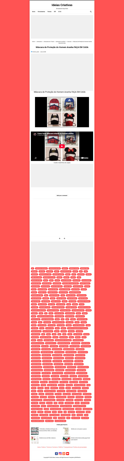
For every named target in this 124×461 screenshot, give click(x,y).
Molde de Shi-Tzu (70, 370)
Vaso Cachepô (75, 418)
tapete (88, 412)
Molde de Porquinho (83, 367)
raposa (43, 406)
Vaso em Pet (85, 418)
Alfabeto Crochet (74, 268)
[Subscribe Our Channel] (67, 454)
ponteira (41, 394)
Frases (88, 325)
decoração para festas (78, 310)
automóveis (81, 274)
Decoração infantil (65, 310)
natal (88, 385)
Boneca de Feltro (36, 283)
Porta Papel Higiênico (49, 400)
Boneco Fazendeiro (64, 289)
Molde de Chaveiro (68, 355)
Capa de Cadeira (61, 298)
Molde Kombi (64, 376)
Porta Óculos (79, 397)
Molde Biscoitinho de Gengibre (63, 340)
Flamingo (83, 322)
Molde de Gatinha (36, 364)
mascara (55, 337)
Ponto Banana (49, 394)
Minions (78, 337)
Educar (78, 313)
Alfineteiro (34, 271)
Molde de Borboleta (69, 349)
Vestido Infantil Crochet (37, 421)
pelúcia (33, 391)
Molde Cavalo (54, 346)
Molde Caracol (85, 343)
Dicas (41, 313)
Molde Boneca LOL (78, 340)
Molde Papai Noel (83, 376)
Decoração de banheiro (58, 307)
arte (81, 271)
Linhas (69, 334)
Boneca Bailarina (86, 280)
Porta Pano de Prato (36, 400)
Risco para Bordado (56, 409)
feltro (40, 322)
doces (50, 313)
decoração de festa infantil (38, 310)
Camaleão (45, 298)
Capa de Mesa (45, 301)
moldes (43, 385)
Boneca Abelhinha (66, 280)
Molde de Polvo (71, 367)
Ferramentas (47, 322)
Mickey (71, 337)
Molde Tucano (63, 382)
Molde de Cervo (46, 355)
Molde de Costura (47, 358)
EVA (63, 319)
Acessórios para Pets (55, 268)
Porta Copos (35, 397)
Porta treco (87, 400)
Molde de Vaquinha (69, 373)
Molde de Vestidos (81, 373)
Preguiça (42, 403)
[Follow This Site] (63, 454)
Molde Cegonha (64, 346)
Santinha (40, 412)
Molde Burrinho (75, 343)
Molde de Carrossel (71, 352)
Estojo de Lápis (35, 319)
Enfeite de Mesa (59, 316)
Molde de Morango (36, 367)
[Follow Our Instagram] (60, 454)
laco (59, 334)
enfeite (33, 316)
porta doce (43, 397)
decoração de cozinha (84, 307)
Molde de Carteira (82, 352)
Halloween (71, 331)
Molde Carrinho (35, 346)
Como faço (51, 304)
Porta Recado (60, 400)
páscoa (68, 388)
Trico (86, 415)
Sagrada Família (87, 409)
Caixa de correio (71, 295)
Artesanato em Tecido (45, 274)
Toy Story (79, 415)
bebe (79, 277)
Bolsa (51, 280)
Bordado (34, 292)
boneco (34, 289)
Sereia (54, 412)
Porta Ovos (88, 397)
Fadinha (73, 319)
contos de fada (60, 304)
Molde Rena (86, 379)
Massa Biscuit (63, 337)
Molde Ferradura (36, 376)
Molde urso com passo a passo (79, 429)
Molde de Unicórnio (57, 373)
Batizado (66, 277)
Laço (64, 334)
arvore (73, 274)
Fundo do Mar (49, 328)
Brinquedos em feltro (37, 295)
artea (86, 271)
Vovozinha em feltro (60, 421)
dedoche (88, 310)
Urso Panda (61, 418)
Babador (88, 274)
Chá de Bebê (72, 301)
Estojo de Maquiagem (47, 319)
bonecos (84, 289)
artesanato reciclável (58, 274)
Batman (73, 277)
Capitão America (56, 301)
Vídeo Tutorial (49, 421)
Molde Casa (45, 346)
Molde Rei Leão (77, 379)
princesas (49, 403)
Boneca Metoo (35, 286)
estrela (57, 319)
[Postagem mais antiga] (64, 238)
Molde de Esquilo (36, 361)
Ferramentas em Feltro (58, 322)
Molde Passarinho (36, 379)
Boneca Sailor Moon (57, 286)
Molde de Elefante (80, 358)
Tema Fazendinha (54, 415)
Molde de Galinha (74, 346)
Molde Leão (73, 376)
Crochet (82, 304)
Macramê (86, 334)
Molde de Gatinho (47, 364)
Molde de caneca (59, 352)
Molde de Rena (59, 370)
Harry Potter (79, 331)
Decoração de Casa (71, 307)
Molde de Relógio (49, 370)
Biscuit (45, 280)
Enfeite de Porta (80, 316)
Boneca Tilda (67, 286)
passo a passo (76, 388)
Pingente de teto (82, 391)
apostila (75, 271)
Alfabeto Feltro (84, 268)
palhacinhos (54, 388)
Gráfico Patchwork (47, 331)
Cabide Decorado (54, 295)
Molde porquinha (66, 379)
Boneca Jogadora (85, 283)
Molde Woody (35, 385)
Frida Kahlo (34, 328)
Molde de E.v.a (69, 358)
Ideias (48, 334)
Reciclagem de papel (66, 406)
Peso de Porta (61, 391)
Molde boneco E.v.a (51, 343)
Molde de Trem (46, 373)
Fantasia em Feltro (82, 319)
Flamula (34, 325)
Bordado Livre (42, 292)
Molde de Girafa (58, 364)
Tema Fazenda (43, 415)
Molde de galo (78, 361)
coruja (68, 304)
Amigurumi (49, 271)
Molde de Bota (80, 349)
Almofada (41, 271)
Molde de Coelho (80, 355)
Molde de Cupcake (58, 358)
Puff (55, 403)
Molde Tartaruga (54, 382)
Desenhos (34, 313)
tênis (73, 415)
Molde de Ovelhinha (60, 367)
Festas (77, 322)
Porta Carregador (77, 394)
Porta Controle (87, 394)
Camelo (52, 298)
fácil (67, 319)
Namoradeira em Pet (80, 385)
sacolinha (78, 409)
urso (55, 418)
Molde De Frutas (57, 361)
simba (60, 412)
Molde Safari (35, 382)
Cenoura (65, 301)
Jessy (54, 334)
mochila (40, 340)
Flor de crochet (42, 325)
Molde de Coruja (36, 358)
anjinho (56, 271)
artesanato (34, 274)
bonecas (87, 286)
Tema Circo (34, 415)
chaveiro (34, 304)
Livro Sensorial (77, 334)
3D (32, 268)
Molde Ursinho (83, 382)
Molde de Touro (36, 373)
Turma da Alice (35, 418)
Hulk (43, 334)
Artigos (68, 274)
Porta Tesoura (78, 400)
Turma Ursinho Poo (46, 418)
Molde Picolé (46, 379)
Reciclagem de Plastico (79, 406)
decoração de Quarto (53, 310)
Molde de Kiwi (68, 364)
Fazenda (34, 322)
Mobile (33, 340)
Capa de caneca (83, 298)
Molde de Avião (35, 349)
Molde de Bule (35, 352)
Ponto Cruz (58, 394)
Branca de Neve (63, 292)
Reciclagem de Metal (53, 406)
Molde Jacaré (55, 376)
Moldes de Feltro (52, 385)
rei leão (46, 409)
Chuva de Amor (42, 304)
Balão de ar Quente (36, 277)
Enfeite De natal (70, 316)
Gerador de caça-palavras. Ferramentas (77, 328)
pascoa (62, 388)
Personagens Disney (50, 391)
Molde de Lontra (79, 364)
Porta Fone (51, 397)
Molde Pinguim (56, 379)
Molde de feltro (47, 361)
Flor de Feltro (51, 325)
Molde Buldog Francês (63, 343)
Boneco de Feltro (53, 289)
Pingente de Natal (71, 391)
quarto (77, 403)
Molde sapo (44, 382)
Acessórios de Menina (41, 268)
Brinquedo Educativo (75, 292)
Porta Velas (34, 403)
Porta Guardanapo (61, 397)
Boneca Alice (76, 280)
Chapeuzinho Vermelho (83, 301)
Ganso (57, 328)
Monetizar (61, 385)
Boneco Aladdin (42, 289)
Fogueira (69, 325)
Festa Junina (69, 322)
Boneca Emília (56, 283)
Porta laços (71, 397)
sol (65, 412)
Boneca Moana (45, 286)
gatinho (63, 328)
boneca (57, 280)
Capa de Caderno (72, 298)
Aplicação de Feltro (66, 271)
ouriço (47, 388)
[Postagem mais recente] (60, 238)
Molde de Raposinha (37, 370)
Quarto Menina (85, 403)
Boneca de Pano (47, 283)
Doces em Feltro (59, 313)
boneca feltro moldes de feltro (70, 283)
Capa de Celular (35, 301)
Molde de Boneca (57, 349)
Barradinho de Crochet (49, 277)
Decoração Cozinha (45, 307)
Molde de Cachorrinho (47, 352)
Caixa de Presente (36, 298)
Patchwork (85, 388)
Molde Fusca (46, 376)
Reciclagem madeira (37, 409)
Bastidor (59, 277)
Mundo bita (69, 385)
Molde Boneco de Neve (37, 343)
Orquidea (40, 388)
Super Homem (80, 412)
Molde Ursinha (73, 382)
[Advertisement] (62, 27)
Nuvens (34, 388)
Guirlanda (63, 331)
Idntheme (77, 457)
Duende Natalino (70, 313)
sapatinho (47, 412)
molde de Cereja (36, 355)
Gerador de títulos (36, 331)
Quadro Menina (69, 403)
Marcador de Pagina (46, 337)
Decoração (34, 307)
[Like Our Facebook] (56, 454)
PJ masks (34, 394)
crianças (75, 304)
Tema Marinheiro (65, 415)
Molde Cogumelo (49, 340)
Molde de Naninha (48, 367)
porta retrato (69, 400)
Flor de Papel (61, 325)
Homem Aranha (35, 334)
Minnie (84, 337)
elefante (85, 313)
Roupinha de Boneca (68, 409)
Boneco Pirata (75, 289)
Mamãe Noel (35, 337)
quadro (61, 403)
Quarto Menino (35, 406)
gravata (57, 331)
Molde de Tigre (81, 370)
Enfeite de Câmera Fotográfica (45, 316)
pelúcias (40, 391)
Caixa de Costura (81, 295)
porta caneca (67, 394)
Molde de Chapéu (57, 355)
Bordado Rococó (52, 292)
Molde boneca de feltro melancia (47, 438)
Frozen (41, 328)
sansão (34, 412)
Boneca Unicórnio (78, 286)
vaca (68, 418)
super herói (71, 412)
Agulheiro (65, 268)
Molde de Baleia (46, 349)
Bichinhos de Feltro (36, 280)
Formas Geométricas (79, 325)
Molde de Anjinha (86, 346)
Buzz (46, 295)
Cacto (62, 295)
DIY (46, 313)
